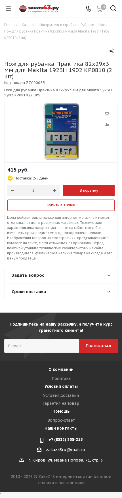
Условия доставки (61, 395)
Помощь (61, 411)
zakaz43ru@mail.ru (65, 449)
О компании (61, 369)
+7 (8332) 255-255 (66, 439)
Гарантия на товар (61, 403)
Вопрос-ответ (61, 420)
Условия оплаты (61, 386)
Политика (61, 378)
